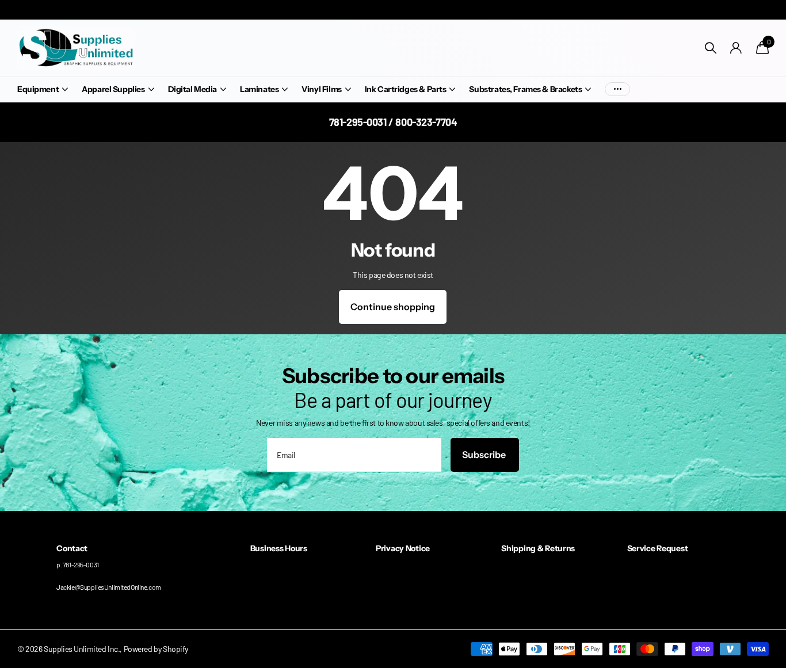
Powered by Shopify (156, 649)
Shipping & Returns (538, 548)
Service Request (657, 548)
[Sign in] (736, 48)
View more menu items (617, 89)
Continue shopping (392, 306)
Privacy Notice (403, 548)
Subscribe (485, 454)
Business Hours (278, 548)
